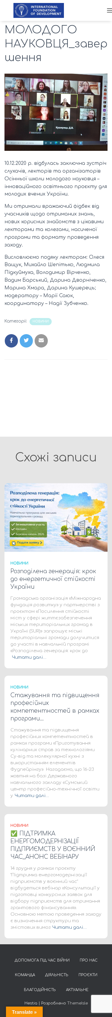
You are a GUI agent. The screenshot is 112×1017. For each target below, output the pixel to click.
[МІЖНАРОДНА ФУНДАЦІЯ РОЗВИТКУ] (40, 10)
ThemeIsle (77, 1003)
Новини (41, 321)
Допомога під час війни (42, 960)
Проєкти (88, 975)
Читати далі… (29, 657)
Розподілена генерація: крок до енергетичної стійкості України (53, 579)
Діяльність (56, 975)
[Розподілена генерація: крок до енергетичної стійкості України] (56, 517)
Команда (25, 975)
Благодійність (40, 990)
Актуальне (77, 990)
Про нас (89, 960)
